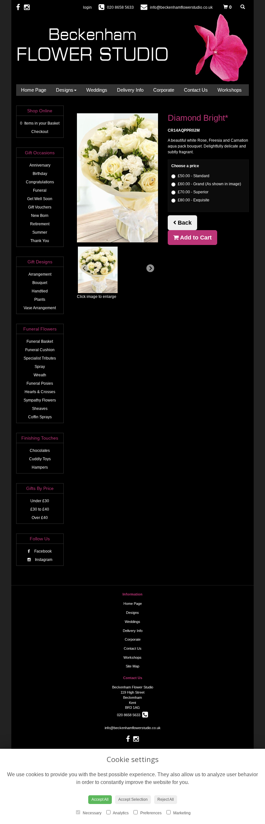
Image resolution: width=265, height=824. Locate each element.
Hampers (40, 467)
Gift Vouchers (39, 207)
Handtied (40, 291)
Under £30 (39, 501)
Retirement (39, 224)
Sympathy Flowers (40, 400)
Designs (64, 90)
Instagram (43, 559)
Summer (39, 232)
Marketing (181, 813)
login (87, 7)
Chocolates (40, 450)
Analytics (120, 813)
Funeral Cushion (40, 350)
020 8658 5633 (129, 715)
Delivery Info (130, 90)
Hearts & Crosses (40, 392)
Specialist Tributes (40, 358)
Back (184, 222)
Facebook (42, 551)
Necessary (91, 813)
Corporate (163, 90)
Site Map (132, 666)
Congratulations (40, 182)
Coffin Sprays (40, 417)
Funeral (40, 190)
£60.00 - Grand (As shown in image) (209, 184)
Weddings (96, 90)
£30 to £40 (39, 509)
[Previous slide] (85, 268)
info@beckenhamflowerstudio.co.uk (133, 728)
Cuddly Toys (40, 459)
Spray (40, 366)
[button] (98, 270)
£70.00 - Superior (193, 192)
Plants (39, 299)
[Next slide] (150, 268)
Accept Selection (133, 799)
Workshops (229, 90)
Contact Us (196, 90)
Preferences (150, 813)
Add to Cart (195, 237)
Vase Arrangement (40, 308)
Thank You (39, 241)
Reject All (165, 799)
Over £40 (40, 517)
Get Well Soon (39, 199)
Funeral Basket (39, 341)
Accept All (100, 799)
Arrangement (39, 274)
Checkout (39, 131)
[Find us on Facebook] (20, 7)
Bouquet (39, 282)
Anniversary (39, 165)
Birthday (40, 173)
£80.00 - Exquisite (193, 200)
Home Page (33, 90)
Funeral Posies (39, 383)
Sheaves (40, 408)
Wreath (40, 375)
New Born (39, 215)
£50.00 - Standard (193, 176)
